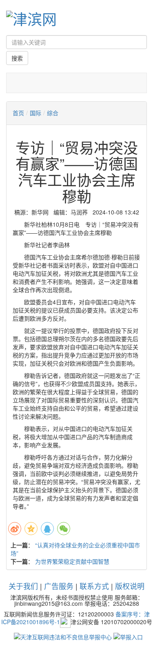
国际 (35, 113)
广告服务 (58, 585)
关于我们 (23, 585)
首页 (18, 113)
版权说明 (129, 585)
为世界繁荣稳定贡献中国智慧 (72, 561)
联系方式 (94, 585)
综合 (52, 113)
